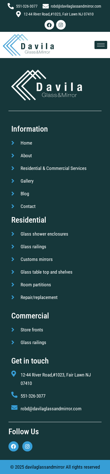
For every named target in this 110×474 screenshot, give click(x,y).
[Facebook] (49, 25)
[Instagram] (61, 25)
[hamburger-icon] (100, 45)
